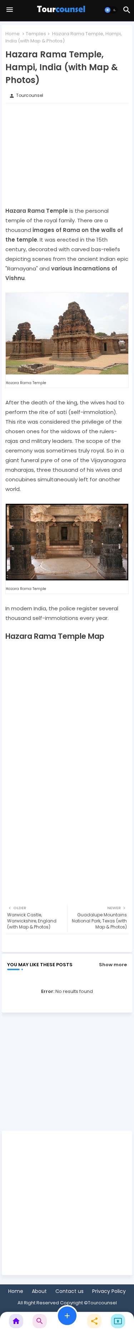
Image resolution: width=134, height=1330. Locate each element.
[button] (111, 10)
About (39, 1291)
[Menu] (9, 10)
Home (12, 33)
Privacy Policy (109, 1291)
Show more (113, 964)
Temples (36, 33)
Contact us (69, 1291)
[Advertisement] (67, 154)
